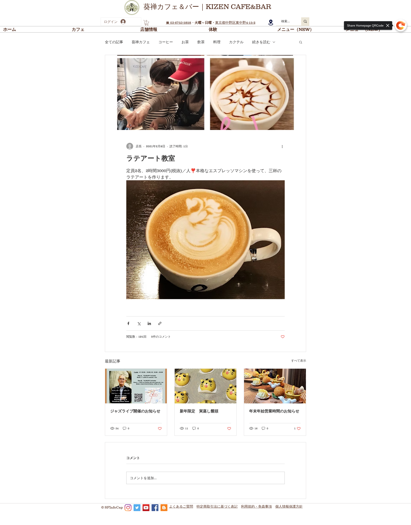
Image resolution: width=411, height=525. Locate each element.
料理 (216, 42)
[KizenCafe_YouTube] (146, 507)
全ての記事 (114, 42)
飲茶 (201, 42)
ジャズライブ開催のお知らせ (135, 411)
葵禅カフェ (141, 42)
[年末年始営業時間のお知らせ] (275, 386)
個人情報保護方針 (289, 506)
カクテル (236, 42)
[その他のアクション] (282, 146)
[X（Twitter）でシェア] (139, 323)
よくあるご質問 (181, 506)
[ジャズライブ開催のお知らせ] (136, 386)
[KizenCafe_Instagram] (128, 507)
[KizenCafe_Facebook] (155, 507)
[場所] (271, 22)
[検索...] (305, 21)
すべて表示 (298, 360)
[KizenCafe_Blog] (164, 507)
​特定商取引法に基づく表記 (217, 506)
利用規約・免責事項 (256, 506)
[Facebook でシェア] (128, 323)
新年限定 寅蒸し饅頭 (199, 411)
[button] (146, 22)
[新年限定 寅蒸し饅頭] (206, 386)
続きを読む (261, 42)
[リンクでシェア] (160, 323)
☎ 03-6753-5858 (178, 22)
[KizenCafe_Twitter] (137, 507)
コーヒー (165, 42)
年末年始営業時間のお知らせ (274, 411)
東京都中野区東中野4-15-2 (235, 22)
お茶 (185, 42)
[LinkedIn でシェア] (149, 323)
